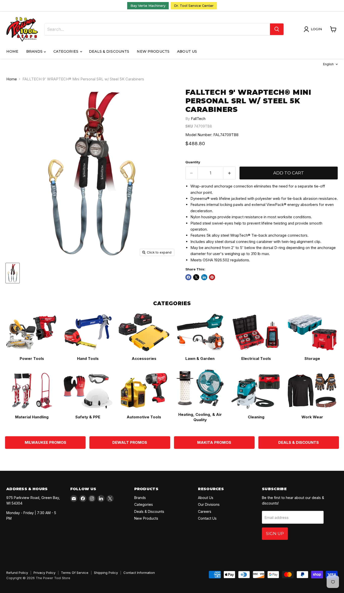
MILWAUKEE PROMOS (45, 442)
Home (12, 51)
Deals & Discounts (109, 51)
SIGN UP (275, 533)
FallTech (198, 118)
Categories (66, 51)
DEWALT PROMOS (129, 442)
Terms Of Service (74, 573)
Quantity (192, 162)
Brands (35, 51)
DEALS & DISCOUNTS (298, 442)
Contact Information (139, 573)
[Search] (277, 29)
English (328, 64)
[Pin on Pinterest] (212, 277)
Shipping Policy (106, 573)
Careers (204, 511)
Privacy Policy (44, 573)
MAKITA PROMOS (214, 442)
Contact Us (207, 518)
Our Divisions (209, 504)
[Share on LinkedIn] (204, 277)
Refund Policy (17, 573)
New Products (153, 51)
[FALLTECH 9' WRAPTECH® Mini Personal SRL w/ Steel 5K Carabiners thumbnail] (12, 273)
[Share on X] (196, 277)
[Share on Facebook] (188, 277)
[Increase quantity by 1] (229, 173)
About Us (187, 51)
